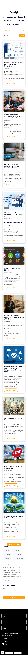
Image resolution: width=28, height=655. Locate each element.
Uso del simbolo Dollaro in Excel (11, 568)
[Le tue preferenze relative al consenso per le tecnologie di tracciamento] (2, 652)
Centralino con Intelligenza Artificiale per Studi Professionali (13, 64)
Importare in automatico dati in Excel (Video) (13, 467)
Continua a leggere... (11, 83)
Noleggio (8, 558)
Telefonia (8, 554)
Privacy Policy (9, 653)
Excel (7, 550)
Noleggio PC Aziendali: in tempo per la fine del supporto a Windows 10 (14, 317)
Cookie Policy (18, 653)
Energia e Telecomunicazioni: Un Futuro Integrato (13, 517)
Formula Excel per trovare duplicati (12, 576)
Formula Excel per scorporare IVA (11, 570)
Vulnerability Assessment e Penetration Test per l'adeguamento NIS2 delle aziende (13, 369)
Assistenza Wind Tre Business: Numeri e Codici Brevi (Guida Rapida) (13, 573)
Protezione (20, 558)
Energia (19, 554)
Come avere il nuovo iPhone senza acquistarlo (12, 579)
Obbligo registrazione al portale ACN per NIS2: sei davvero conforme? (12, 116)
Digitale (17, 550)
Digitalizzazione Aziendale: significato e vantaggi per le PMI (13, 214)
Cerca (22, 35)
